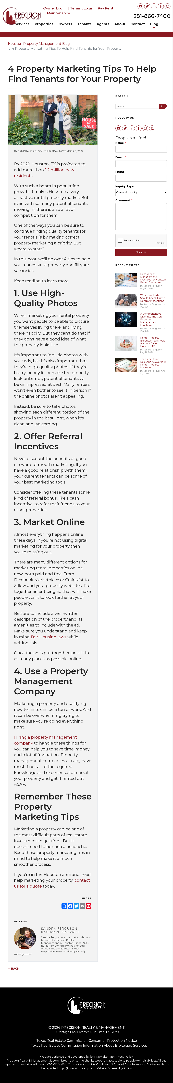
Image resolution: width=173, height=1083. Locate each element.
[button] (140, 6)
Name (119, 143)
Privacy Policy (123, 1056)
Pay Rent (105, 8)
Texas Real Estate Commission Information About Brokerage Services (89, 1045)
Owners (65, 24)
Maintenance (58, 13)
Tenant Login (81, 8)
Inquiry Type (124, 186)
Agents (103, 24)
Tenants (84, 24)
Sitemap (108, 1056)
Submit (141, 252)
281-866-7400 (151, 16)
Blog (154, 24)
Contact (137, 24)
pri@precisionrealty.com (78, 1068)
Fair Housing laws (49, 636)
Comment (122, 200)
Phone (120, 171)
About (119, 24)
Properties (44, 24)
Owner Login (54, 8)
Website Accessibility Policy (114, 1068)
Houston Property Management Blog (39, 44)
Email (119, 157)
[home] (22, 15)
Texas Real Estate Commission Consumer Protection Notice (86, 1041)
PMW (98, 1056)
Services (22, 24)
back (14, 968)
